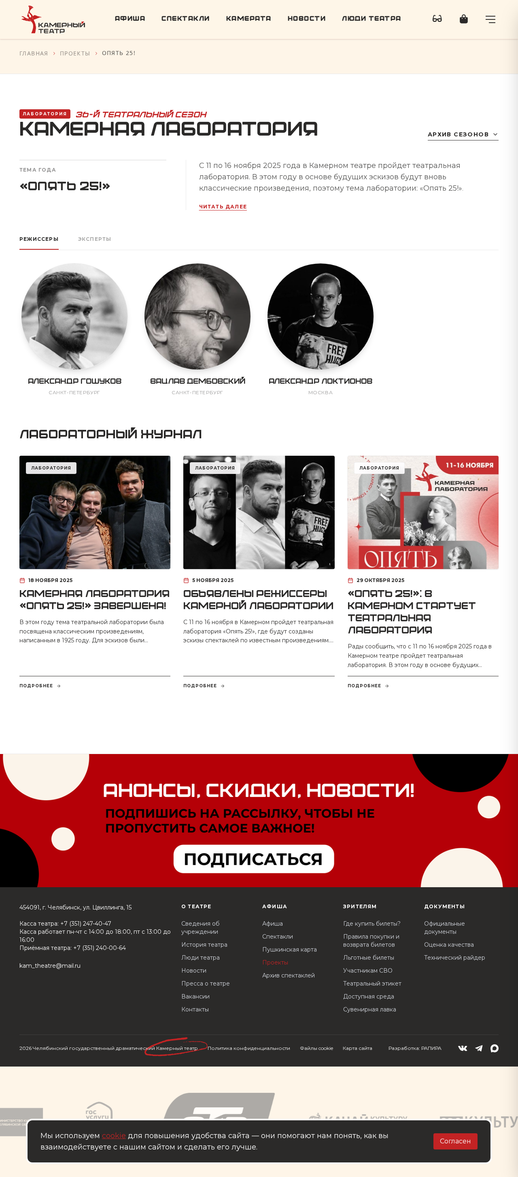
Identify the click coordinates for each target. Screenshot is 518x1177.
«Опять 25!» (64, 187)
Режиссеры (39, 239)
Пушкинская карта (289, 949)
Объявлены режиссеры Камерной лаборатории (258, 601)
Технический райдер (454, 957)
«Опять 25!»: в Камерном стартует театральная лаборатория (412, 613)
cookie (114, 1135)
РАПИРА (431, 1048)
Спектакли (185, 19)
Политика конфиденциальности (249, 1048)
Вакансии (195, 996)
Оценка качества (449, 944)
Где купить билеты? (372, 923)
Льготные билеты (368, 957)
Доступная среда (368, 996)
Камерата (249, 19)
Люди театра (371, 19)
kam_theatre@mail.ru (50, 965)
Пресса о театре (205, 983)
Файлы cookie (316, 1048)
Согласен (455, 1141)
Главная (34, 53)
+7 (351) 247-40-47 (85, 923)
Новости (307, 19)
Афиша (130, 19)
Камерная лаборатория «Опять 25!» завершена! (94, 601)
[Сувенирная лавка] (464, 19)
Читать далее (223, 207)
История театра (204, 944)
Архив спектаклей (288, 975)
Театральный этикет (372, 983)
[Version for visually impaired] (437, 19)
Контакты (195, 1009)
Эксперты (95, 239)
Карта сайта (357, 1048)
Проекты (75, 53)
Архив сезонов (458, 134)
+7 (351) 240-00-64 (99, 948)
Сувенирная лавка (369, 1009)
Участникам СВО (368, 970)
